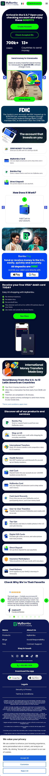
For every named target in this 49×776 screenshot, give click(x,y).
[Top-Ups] (6, 523)
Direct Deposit (17, 181)
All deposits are (24, 266)
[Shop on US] (7, 434)
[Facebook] (22, 656)
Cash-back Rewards (18, 496)
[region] (24, 755)
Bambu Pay (15, 171)
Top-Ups (13, 521)
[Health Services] (6, 459)
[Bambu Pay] (6, 172)
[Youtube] (27, 656)
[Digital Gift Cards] (6, 536)
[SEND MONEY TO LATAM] (6, 149)
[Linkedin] (36, 656)
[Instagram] (17, 656)
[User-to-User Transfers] (6, 510)
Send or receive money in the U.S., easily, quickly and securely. (24, 261)
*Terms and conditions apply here (14, 404)
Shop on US (17, 433)
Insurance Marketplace (20, 559)
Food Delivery (16, 569)
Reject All (24, 771)
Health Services (16, 458)
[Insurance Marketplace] (6, 559)
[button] (46, 3)
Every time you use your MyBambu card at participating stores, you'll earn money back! (25, 499)
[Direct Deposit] (6, 182)
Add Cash (14, 470)
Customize (24, 764)
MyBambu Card (17, 159)
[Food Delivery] (6, 571)
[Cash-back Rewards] (6, 498)
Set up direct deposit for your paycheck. (21, 184)
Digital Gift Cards (17, 534)
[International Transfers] (6, 447)
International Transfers (20, 445)
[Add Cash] (6, 472)
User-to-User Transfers (20, 509)
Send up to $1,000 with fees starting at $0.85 (24, 150)
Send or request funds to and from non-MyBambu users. (26, 173)
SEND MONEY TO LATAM (21, 148)
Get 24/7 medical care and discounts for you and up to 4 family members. (26, 461)
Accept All (24, 758)
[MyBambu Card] (6, 160)
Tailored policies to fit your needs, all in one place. (27, 561)
